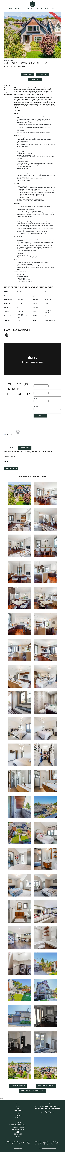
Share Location (11, 468)
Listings (18, 1109)
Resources (44, 8)
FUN (37, 8)
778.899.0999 (46, 1111)
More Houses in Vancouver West (32, 1091)
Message (36, 406)
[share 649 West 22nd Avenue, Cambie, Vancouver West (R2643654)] (46, 63)
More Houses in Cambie (46, 1086)
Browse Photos (27, 74)
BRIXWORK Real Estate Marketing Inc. (49, 1148)
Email (35, 391)
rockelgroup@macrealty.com (47, 1113)
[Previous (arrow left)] (0, 1098)
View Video (42, 74)
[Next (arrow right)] (2, 1098)
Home (10, 8)
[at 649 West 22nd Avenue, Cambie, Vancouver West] (19, 493)
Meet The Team (28, 8)
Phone (35, 398)
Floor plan (35, 79)
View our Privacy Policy (18, 1148)
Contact (53, 8)
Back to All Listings (18, 1086)
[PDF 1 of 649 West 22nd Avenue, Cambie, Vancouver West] (6, 337)
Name (35, 383)
